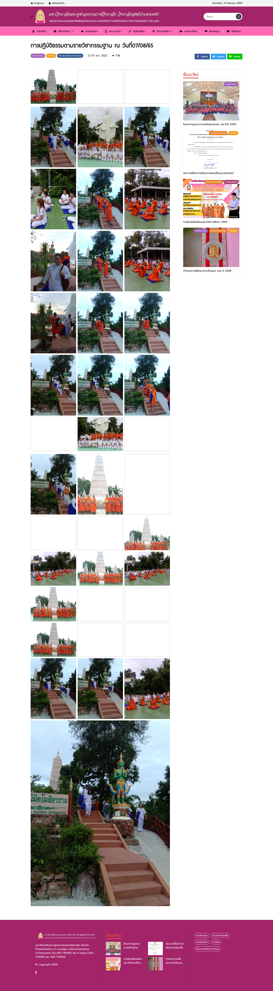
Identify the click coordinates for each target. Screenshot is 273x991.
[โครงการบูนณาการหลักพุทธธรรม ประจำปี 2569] (211, 101)
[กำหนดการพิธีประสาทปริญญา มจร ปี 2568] (211, 247)
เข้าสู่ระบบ (38, 3)
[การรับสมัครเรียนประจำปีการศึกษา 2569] (211, 198)
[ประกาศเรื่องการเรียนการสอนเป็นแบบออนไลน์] (211, 149)
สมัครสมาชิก (57, 3)
